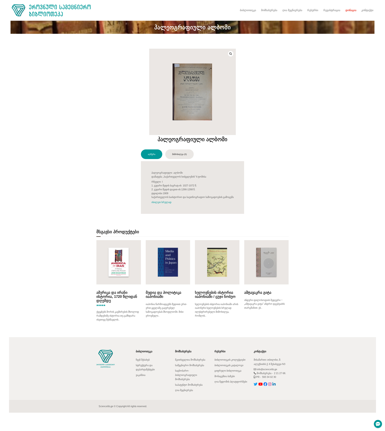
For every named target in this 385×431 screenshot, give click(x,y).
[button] (230, 53)
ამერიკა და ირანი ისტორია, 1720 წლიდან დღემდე (116, 296)
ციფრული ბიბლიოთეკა (227, 370)
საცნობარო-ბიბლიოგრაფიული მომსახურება (186, 375)
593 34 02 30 (269, 377)
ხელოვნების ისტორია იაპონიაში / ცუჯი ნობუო (215, 294)
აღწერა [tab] (151, 154)
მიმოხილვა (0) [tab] (179, 154)
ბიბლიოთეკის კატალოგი (228, 365)
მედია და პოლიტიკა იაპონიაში (163, 294)
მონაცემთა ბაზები (224, 376)
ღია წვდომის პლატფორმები (230, 381)
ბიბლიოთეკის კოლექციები (229, 359)
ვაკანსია (140, 375)
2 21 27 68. (280, 373)
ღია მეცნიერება (184, 390)
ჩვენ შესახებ (143, 359)
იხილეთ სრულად (161, 202)
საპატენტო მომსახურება (189, 385)
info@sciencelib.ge (266, 369)
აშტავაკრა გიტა (257, 292)
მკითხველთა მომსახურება (190, 359)
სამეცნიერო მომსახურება (189, 365)
